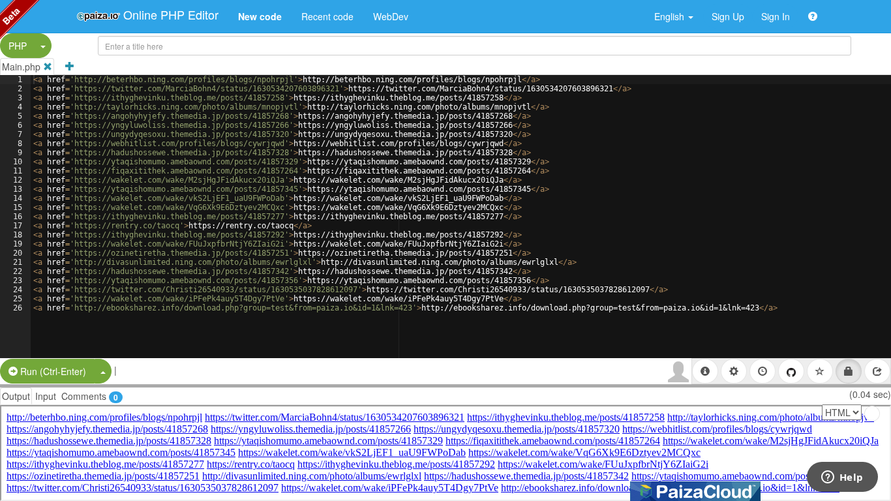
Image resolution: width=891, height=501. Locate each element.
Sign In (775, 16)
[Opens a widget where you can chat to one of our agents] (842, 478)
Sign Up (728, 16)
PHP (17, 45)
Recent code (327, 16)
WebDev (390, 16)
